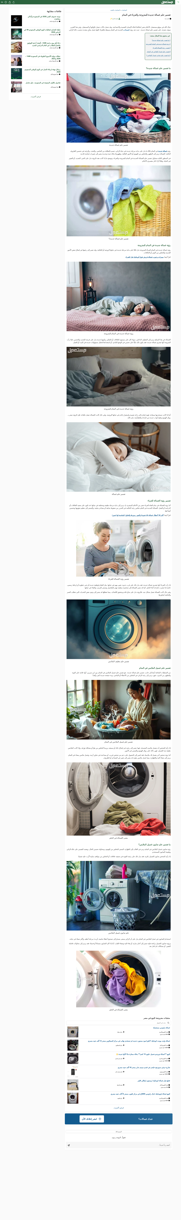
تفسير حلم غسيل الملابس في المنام (158, 52)
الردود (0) (119, 1132)
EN (2, 2)
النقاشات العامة (115, 10)
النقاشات (124, 10)
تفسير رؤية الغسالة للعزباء (161, 48)
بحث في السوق (161, 1023)
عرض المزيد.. (118, 1107)
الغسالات (126, 30)
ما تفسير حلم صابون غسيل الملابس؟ (157, 55)
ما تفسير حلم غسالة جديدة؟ (160, 40)
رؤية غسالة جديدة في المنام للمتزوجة (157, 44)
